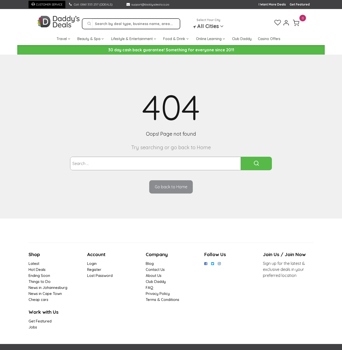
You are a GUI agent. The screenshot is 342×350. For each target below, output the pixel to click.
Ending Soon (39, 275)
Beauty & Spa (89, 39)
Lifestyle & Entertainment (132, 39)
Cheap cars (38, 299)
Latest (34, 263)
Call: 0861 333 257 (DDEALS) (93, 4)
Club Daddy (242, 39)
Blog (150, 263)
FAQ (149, 287)
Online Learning (209, 39)
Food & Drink (174, 39)
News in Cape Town (45, 293)
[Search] (89, 24)
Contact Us (155, 269)
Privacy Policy (158, 293)
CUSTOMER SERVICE (49, 4)
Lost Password (100, 275)
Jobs (33, 327)
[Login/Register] (286, 23)
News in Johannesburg (48, 287)
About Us (153, 275)
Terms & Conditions (162, 299)
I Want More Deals (272, 4)
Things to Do (40, 281)
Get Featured (300, 4)
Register (94, 269)
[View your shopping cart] (296, 23)
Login (92, 263)
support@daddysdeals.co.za (150, 4)
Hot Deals (37, 269)
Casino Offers (269, 39)
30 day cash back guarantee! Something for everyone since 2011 (171, 49)
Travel (62, 39)
